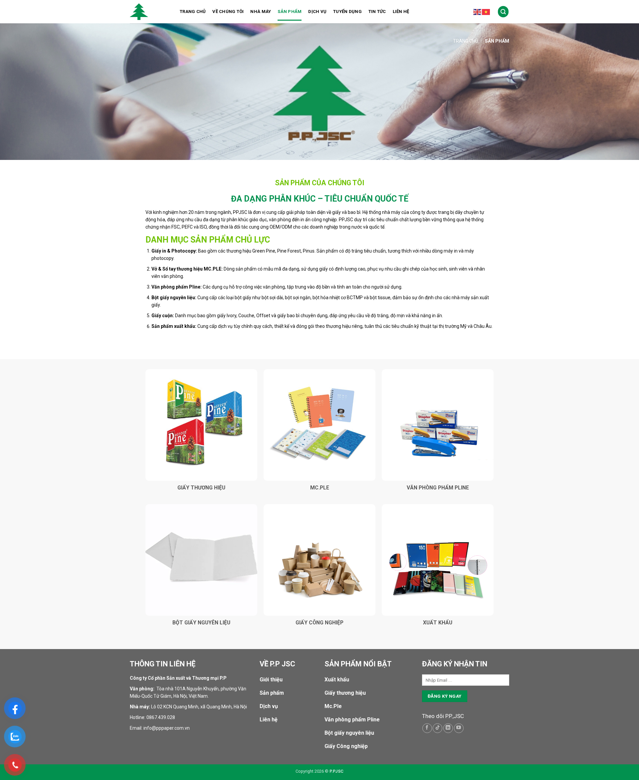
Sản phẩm (290, 11)
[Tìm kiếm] (503, 11)
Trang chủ (193, 11)
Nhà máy (260, 11)
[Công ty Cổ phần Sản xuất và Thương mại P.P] (150, 11)
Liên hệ (401, 11)
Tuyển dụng (347, 11)
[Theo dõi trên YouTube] (459, 728)
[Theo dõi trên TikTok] (437, 728)
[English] (477, 11)
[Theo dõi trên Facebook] (427, 728)
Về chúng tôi (228, 11)
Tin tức (377, 11)
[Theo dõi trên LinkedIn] (448, 728)
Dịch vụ (317, 11)
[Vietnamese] (486, 11)
